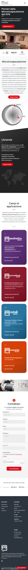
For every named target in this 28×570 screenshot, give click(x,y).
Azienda (5, 419)
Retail (2, 508)
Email (4, 426)
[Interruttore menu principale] (25, 3)
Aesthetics (4, 504)
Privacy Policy (6, 452)
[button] (1, 385)
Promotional (4, 506)
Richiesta (5, 433)
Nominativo (6, 412)
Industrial (3, 510)
